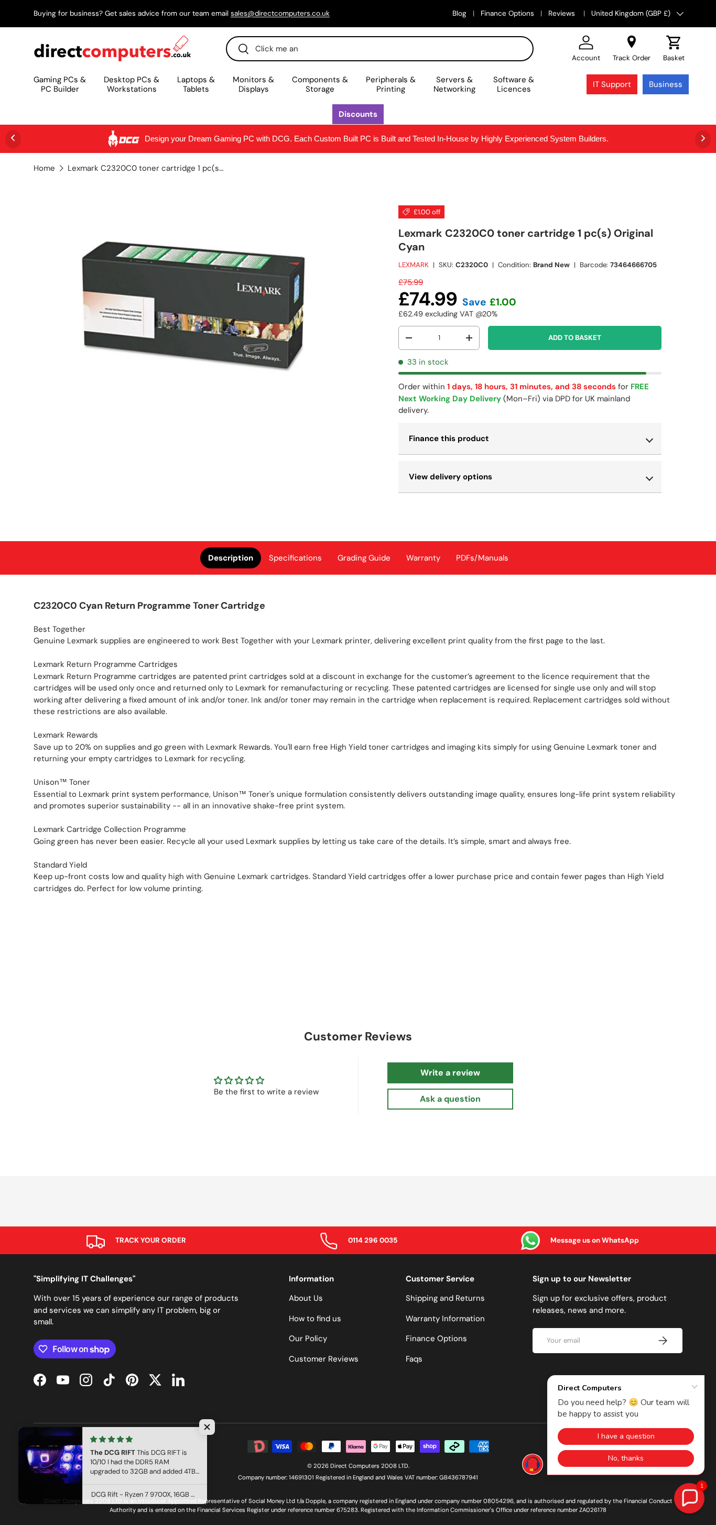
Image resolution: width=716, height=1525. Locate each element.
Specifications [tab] (295, 558)
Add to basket (574, 337)
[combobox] (380, 48)
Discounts (358, 114)
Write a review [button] (450, 1072)
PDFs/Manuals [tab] (482, 558)
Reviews (562, 13)
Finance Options (507, 13)
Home (44, 168)
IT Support (612, 84)
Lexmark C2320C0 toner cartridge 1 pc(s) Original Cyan (146, 168)
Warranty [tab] (423, 558)
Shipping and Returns (445, 1298)
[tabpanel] (358, 750)
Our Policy (308, 1338)
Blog (459, 13)
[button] (674, 48)
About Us (306, 1298)
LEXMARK (413, 264)
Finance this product (449, 438)
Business (665, 84)
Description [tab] (230, 558)
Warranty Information (445, 1318)
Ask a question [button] (450, 1098)
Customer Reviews (324, 1359)
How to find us (315, 1318)
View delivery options (450, 476)
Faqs (414, 1359)
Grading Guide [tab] (364, 558)
